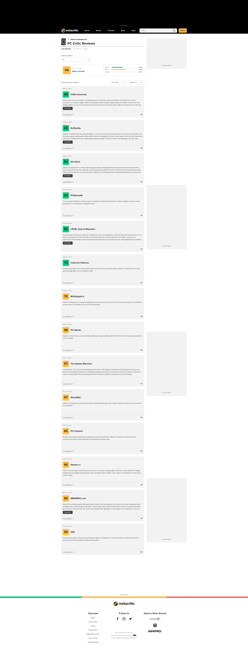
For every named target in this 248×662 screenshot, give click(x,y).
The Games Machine (78, 364)
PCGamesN (73, 195)
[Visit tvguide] (155, 626)
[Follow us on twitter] (130, 620)
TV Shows (111, 31)
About (93, 618)
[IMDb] (135, 635)
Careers (93, 626)
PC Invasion (73, 431)
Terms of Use (93, 638)
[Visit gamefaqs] (155, 632)
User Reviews (77, 49)
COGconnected (75, 94)
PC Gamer (72, 330)
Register (183, 31)
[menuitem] (87, 31)
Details (85, 49)
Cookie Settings (93, 642)
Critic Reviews (66, 49)
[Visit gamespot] (155, 620)
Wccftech (72, 162)
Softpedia (72, 128)
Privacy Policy (93, 630)
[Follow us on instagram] (124, 620)
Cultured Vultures (76, 263)
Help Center (93, 622)
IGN (69, 532)
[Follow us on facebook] (117, 620)
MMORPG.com (75, 498)
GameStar (72, 397)
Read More (67, 108)
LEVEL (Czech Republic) (79, 229)
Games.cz (72, 465)
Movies (98, 31)
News (134, 31)
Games (87, 31)
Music (123, 31)
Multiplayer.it (74, 296)
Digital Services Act (93, 634)
